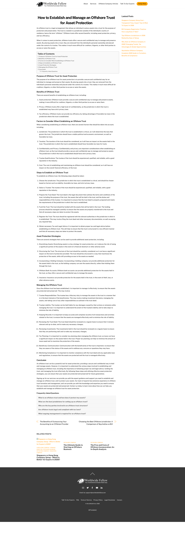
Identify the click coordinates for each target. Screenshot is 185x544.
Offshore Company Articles (108, 4)
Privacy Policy (98, 500)
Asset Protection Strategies (47, 65)
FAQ (77, 500)
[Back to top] (92, 474)
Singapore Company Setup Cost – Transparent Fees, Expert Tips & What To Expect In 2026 (135, 22)
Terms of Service (86, 500)
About (86, 4)
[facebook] (92, 487)
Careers (119, 500)
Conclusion (42, 69)
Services (93, 4)
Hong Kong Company (43, 447)
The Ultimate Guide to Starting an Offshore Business (73, 447)
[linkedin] (101, 487)
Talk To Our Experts (127, 4)
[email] (83, 487)
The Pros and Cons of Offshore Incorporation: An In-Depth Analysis (102, 447)
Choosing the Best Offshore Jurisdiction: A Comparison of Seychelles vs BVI (96, 423)
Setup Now (142, 4)
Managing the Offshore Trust (48, 67)
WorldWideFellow (92, 503)
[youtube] (97, 487)
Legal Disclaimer (109, 500)
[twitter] (88, 487)
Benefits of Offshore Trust (47, 58)
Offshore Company (43, 451)
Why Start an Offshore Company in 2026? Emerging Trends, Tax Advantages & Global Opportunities (134, 44)
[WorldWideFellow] (52, 5)
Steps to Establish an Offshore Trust (50, 63)
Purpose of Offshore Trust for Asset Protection (53, 56)
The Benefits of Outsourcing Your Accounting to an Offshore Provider (54, 423)
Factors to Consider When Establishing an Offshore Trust (56, 60)
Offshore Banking (49, 449)
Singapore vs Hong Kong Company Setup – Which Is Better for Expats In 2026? (48, 457)
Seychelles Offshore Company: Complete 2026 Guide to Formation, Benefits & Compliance (134, 53)
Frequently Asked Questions (49, 71)
